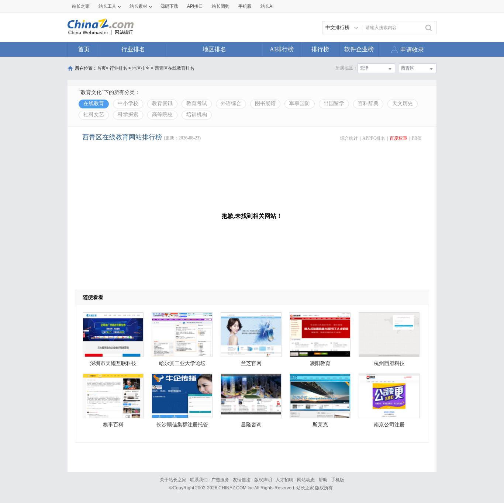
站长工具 (107, 6)
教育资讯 (162, 103)
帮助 (322, 479)
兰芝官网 (251, 363)
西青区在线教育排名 (174, 68)
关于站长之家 (173, 479)
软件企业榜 (359, 49)
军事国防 (299, 103)
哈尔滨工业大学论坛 (182, 363)
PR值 (417, 138)
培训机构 (196, 114)
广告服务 (220, 479)
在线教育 (93, 103)
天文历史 (402, 103)
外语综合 (231, 103)
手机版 (337, 479)
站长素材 (138, 6)
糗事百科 (113, 424)
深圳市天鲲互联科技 (113, 363)
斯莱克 (320, 424)
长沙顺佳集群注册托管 (182, 424)
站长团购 (220, 6)
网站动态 (306, 479)
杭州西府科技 (389, 363)
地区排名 (214, 49)
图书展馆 (265, 103)
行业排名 (133, 49)
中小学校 (128, 103)
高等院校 (162, 114)
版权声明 (263, 479)
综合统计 (349, 138)
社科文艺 (93, 114)
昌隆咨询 (251, 424)
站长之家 (81, 6)
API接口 (195, 6)
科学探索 (128, 114)
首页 (84, 49)
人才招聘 (284, 479)
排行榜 (320, 49)
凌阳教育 (320, 363)
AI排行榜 (282, 49)
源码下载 (169, 6)
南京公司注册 (389, 424)
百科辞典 (368, 103)
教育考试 (196, 103)
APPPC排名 (373, 138)
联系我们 (199, 479)
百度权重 (398, 138)
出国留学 (334, 103)
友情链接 (242, 479)
